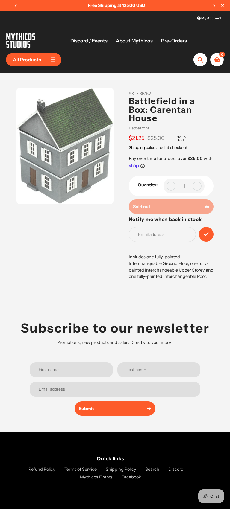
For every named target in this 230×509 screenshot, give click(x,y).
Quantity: (148, 185)
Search (152, 469)
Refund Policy (41, 469)
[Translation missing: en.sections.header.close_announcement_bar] (223, 6)
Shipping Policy (121, 469)
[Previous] (16, 6)
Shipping (137, 147)
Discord (176, 469)
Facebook (131, 477)
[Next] (214, 6)
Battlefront (139, 128)
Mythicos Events (96, 477)
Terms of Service (80, 469)
